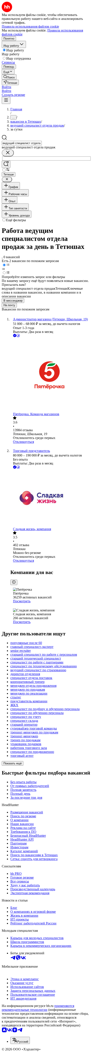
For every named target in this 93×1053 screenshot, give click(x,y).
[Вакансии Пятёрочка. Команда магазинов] (51, 375)
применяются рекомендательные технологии (38, 1008)
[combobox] (22, 143)
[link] (9, 77)
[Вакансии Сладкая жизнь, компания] (51, 498)
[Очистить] (8, 152)
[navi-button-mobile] (6, 100)
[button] (6, 87)
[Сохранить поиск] (6, 164)
